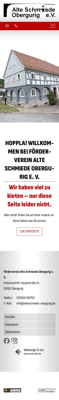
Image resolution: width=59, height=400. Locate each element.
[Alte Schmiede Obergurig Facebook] (7, 341)
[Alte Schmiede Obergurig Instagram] (14, 341)
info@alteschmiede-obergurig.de (35, 303)
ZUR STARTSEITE (29, 231)
